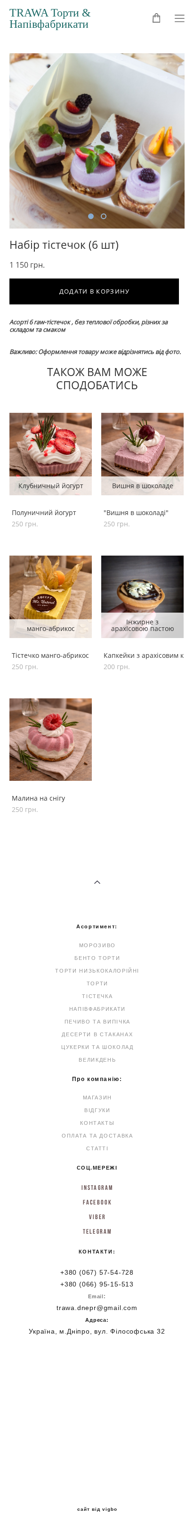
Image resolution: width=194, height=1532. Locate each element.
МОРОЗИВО (97, 945)
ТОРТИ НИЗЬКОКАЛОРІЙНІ (97, 971)
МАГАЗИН (98, 1097)
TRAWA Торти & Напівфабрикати (50, 18)
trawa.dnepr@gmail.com (97, 1307)
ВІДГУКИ (97, 1110)
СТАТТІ (97, 1148)
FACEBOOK (97, 1202)
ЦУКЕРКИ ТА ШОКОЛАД (97, 1047)
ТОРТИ (97, 983)
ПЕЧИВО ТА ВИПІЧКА (97, 1021)
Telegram (97, 1231)
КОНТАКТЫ (97, 1123)
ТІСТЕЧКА (97, 996)
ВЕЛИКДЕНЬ (97, 1060)
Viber (97, 1217)
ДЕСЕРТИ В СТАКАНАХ (97, 1034)
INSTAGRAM (97, 1187)
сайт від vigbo (97, 1509)
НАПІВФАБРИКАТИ (97, 1009)
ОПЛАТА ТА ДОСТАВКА (97, 1136)
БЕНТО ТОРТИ (97, 958)
